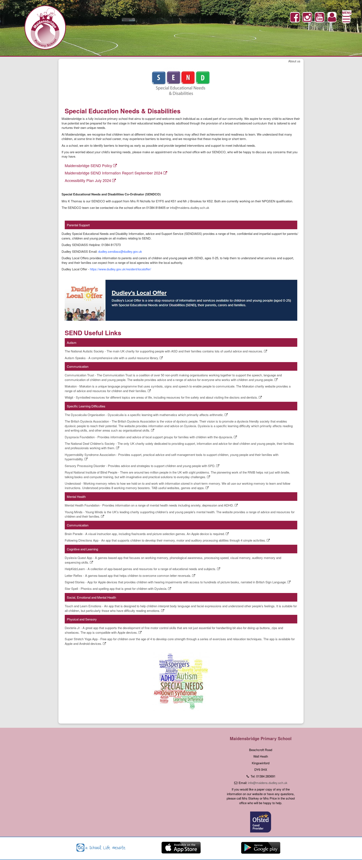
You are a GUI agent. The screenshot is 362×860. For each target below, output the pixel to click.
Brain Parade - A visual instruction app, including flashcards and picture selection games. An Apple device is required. (145, 533)
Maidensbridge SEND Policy (89, 165)
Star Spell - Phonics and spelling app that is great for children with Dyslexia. (116, 588)
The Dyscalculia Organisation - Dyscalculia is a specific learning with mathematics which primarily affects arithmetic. (145, 414)
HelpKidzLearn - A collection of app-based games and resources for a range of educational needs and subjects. (141, 569)
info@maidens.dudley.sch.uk (189, 207)
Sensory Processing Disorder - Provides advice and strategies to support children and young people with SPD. (140, 465)
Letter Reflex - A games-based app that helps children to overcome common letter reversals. (128, 575)
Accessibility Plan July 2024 (88, 180)
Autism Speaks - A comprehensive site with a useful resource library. (112, 358)
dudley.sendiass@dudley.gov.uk (120, 251)
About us (294, 61)
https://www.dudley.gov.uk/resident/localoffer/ (120, 269)
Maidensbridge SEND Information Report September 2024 (114, 172)
